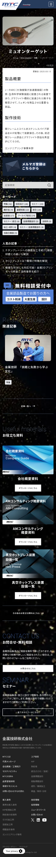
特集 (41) (8, 203)
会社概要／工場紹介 (11, 766)
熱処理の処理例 (9, 814)
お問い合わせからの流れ (13, 791)
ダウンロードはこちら (28, 488)
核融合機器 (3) (10, 232)
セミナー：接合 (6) (11, 221)
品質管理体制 (8, 781)
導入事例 (6, 800)
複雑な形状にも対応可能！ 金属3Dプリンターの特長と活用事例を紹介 (29, 269)
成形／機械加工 (38, 786)
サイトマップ (23, 847)
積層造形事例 (8, 829)
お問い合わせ (37, 814)
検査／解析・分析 (38, 791)
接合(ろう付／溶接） (40, 771)
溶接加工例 (7, 824)
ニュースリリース (38, 810)
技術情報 (35, 800)
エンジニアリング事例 (11, 834)
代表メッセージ (9, 761)
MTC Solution (26, 57)
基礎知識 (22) (23, 209)
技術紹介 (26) (22, 203)
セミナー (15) (37, 203)
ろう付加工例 (8, 819)
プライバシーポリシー (9, 847)
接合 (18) (37, 209)
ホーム (15, 57)
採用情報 (35, 805)
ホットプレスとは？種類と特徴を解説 (26, 261)
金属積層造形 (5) (30, 221)
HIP (32, 761)
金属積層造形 (37, 776)
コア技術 (35, 756)
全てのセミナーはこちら (28, 712)
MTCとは (6, 756)
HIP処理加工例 (9, 810)
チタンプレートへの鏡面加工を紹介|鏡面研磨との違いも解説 (28, 252)
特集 (35, 57)
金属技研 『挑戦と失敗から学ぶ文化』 (26, 369)
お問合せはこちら (28, 668)
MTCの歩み (7, 776)
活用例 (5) (46, 221)
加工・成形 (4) (10, 227)
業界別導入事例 (9, 805)
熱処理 (34, 766)
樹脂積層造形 (37, 781)
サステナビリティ (9, 771)
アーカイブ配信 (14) (26, 215)
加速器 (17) (9, 215)
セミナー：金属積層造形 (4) (32, 227)
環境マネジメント (9, 786)
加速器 (50, 65)
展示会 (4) (8, 209)
